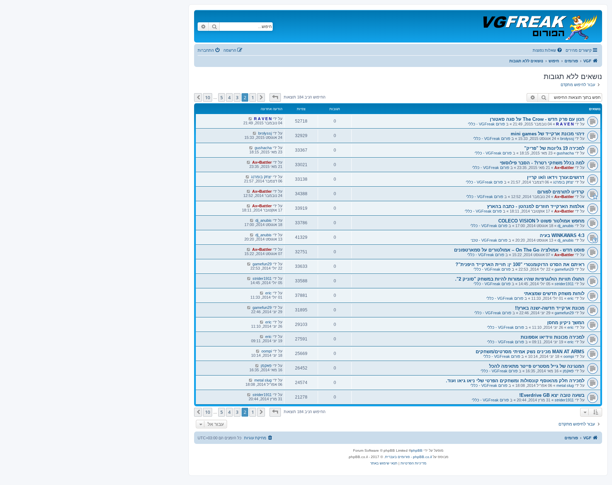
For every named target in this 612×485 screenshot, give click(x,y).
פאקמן (568, 371)
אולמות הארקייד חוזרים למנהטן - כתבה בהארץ (535, 206)
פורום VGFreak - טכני (489, 240)
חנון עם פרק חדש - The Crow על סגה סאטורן (537, 119)
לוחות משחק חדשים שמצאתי (554, 293)
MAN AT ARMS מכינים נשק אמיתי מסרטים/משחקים (530, 351)
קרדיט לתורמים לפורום (560, 191)
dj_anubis (565, 226)
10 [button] (207, 97)
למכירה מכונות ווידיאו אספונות (552, 337)
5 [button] (221, 97)
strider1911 (564, 284)
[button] (275, 97)
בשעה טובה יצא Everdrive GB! (551, 395)
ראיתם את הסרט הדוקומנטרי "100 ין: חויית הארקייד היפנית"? (519, 264)
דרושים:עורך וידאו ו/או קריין (555, 177)
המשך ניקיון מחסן (565, 322)
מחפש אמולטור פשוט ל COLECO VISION (541, 221)
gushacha (565, 153)
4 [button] (229, 97)
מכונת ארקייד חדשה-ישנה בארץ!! (549, 308)
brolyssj (567, 138)
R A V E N (565, 124)
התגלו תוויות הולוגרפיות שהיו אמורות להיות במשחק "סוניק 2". (519, 279)
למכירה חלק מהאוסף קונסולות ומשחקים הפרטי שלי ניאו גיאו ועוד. (515, 380)
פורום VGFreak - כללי (486, 124)
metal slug (565, 385)
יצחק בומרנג (563, 182)
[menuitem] (548, 50)
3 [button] (237, 97)
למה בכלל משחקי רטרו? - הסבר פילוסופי (542, 162)
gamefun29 (564, 269)
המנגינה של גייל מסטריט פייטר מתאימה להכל (536, 366)
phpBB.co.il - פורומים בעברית (408, 457)
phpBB (417, 450)
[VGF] (539, 26)
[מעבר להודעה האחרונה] (250, 119)
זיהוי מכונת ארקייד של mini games (547, 133)
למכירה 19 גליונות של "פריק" (554, 148)
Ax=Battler (564, 167)
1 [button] (252, 97)
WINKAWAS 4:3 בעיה (562, 235)
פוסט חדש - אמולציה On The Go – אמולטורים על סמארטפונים (519, 250)
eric (570, 298)
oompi (568, 356)
